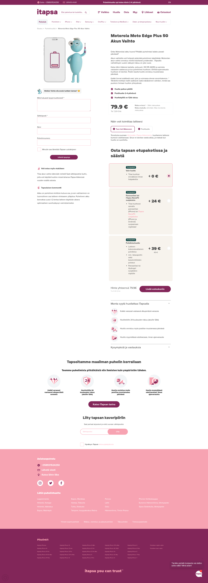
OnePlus (101, 22)
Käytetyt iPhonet (41, 545)
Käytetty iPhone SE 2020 (112, 548)
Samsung (88, 22)
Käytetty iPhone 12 (65, 557)
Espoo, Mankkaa (78, 499)
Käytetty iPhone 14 (42, 548)
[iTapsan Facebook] (61, 483)
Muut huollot (160, 22)
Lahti (107, 503)
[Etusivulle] (47, 12)
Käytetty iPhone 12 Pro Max (89, 551)
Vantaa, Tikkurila (78, 503)
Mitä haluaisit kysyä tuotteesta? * (50, 98)
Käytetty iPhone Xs (110, 551)
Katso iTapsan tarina (104, 404)
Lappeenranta (43, 499)
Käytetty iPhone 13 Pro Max (67, 554)
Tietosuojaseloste (139, 522)
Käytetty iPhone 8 (132, 551)
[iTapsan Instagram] (40, 483)
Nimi (39, 127)
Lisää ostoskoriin (155, 289)
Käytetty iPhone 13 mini (66, 548)
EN (169, 2)
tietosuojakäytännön (106, 444)
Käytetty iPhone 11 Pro (88, 557)
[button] (5, 577)
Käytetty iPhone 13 (65, 545)
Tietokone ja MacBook (118, 22)
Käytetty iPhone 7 (132, 557)
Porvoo (108, 499)
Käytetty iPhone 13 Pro (66, 551)
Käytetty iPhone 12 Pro (88, 548)
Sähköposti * (42, 116)
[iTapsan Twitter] (51, 483)
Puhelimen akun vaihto (156, 548)
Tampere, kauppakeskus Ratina (84, 510)
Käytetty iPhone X (132, 545)
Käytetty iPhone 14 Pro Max (44, 554)
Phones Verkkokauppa (148, 499)
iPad (77, 22)
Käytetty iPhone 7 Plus (134, 554)
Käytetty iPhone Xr (110, 557)
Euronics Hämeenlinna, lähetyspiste (154, 503)
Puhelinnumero (43, 138)
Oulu (107, 507)
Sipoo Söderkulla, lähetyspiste (151, 507)
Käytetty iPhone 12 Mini (88, 545)
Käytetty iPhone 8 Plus (134, 548)
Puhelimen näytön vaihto (157, 545)
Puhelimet (55, 22)
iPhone (67, 22)
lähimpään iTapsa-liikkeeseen (139, 135)
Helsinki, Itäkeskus (45, 507)
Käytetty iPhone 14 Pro (43, 551)
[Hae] (86, 12)
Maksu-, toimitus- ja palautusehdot (98, 522)
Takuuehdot (122, 522)
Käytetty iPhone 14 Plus (43, 557)
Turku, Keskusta (77, 507)
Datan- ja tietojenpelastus (142, 22)
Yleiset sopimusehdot (70, 522)
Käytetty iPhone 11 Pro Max (112, 545)
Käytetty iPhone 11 (87, 554)
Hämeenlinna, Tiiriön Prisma (116, 510)
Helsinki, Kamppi (44, 503)
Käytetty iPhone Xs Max (111, 554)
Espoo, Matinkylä (44, 510)
